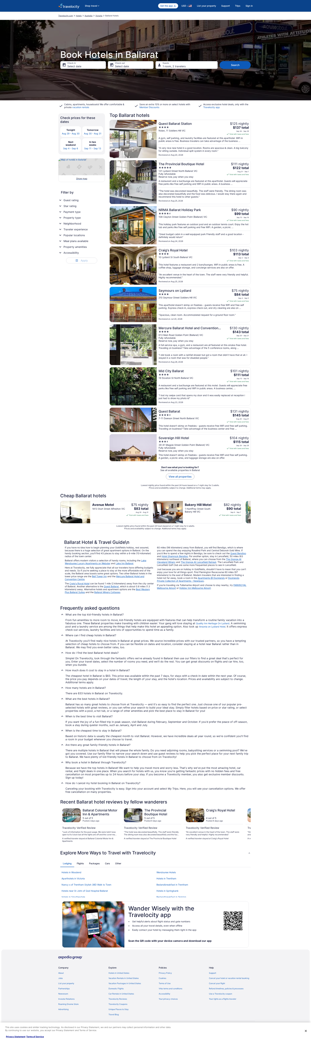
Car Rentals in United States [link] (121, 994)
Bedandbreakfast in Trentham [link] (172, 884)
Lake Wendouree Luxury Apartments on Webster (105, 562)
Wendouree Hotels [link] (166, 872)
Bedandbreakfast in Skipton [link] (171, 897)
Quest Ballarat (111, 586)
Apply (82, 260)
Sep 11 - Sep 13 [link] (92, 148)
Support (225, 5)
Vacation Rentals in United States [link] (124, 978)
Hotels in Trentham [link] (166, 878)
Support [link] (212, 973)
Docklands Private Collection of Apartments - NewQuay (198, 579)
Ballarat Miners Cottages (107, 592)
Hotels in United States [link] (119, 973)
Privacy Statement (15, 1036)
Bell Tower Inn (99, 576)
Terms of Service (35, 1036)
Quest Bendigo (238, 553)
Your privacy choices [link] (168, 999)
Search (235, 65)
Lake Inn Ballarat (124, 563)
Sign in (249, 5)
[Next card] (250, 512)
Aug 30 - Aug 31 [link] (92, 133)
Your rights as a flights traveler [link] (222, 999)
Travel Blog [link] (114, 1014)
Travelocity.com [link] (65, 15)
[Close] (305, 1030)
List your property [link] (66, 983)
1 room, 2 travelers (174, 66)
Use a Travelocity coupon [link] (220, 994)
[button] (155, 852)
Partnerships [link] (64, 988)
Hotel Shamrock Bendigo (175, 556)
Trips (237, 5)
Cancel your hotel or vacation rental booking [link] (229, 978)
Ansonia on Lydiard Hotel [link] (212, 626)
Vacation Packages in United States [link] (125, 983)
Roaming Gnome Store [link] (68, 1004)
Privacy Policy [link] (165, 973)
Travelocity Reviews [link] (118, 999)
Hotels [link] (79, 15)
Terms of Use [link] (165, 983)
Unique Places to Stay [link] (119, 1009)
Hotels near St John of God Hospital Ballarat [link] (85, 890)
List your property (206, 5)
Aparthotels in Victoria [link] (73, 878)
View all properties (180, 476)
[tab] (67, 863)
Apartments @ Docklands (211, 578)
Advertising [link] (63, 1009)
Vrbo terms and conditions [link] (170, 988)
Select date (74, 66)
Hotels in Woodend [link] (71, 872)
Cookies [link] (162, 978)
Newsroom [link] (63, 994)
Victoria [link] (98, 15)
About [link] (61, 973)
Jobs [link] (60, 978)
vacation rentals (80, 107)
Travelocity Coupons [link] (118, 1004)
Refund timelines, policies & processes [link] (226, 988)
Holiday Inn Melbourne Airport (195, 588)
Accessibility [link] (164, 994)
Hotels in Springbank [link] (167, 890)
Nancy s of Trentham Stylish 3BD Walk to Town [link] (86, 884)
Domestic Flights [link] (116, 988)
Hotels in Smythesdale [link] (73, 897)
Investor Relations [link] (66, 999)
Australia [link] (88, 15)
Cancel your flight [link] (217, 983)
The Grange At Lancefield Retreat (198, 562)
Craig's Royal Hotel (79, 583)
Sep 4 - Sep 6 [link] (70, 148)
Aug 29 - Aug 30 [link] (71, 133)
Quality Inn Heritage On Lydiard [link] (212, 623)
